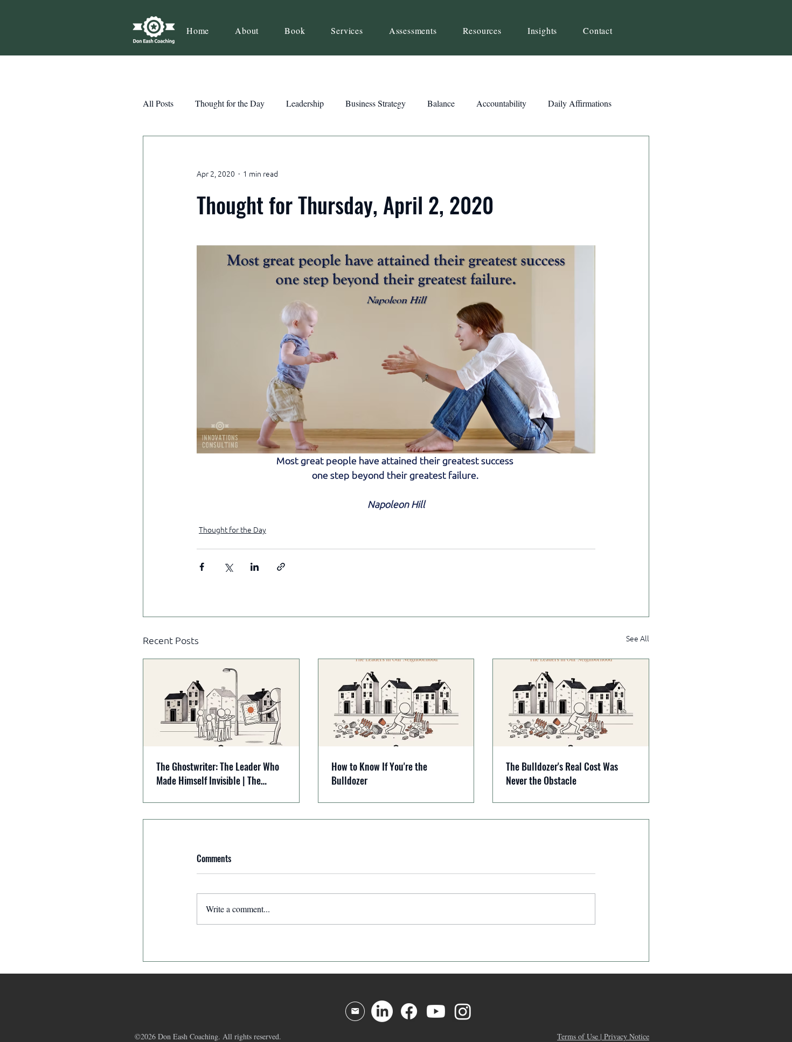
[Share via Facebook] (202, 567)
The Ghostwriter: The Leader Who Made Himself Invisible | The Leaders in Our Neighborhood (217, 773)
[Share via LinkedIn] (254, 567)
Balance (441, 103)
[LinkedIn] (382, 1011)
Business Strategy (375, 103)
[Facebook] (409, 1011)
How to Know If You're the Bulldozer (379, 773)
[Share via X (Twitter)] (228, 567)
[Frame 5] (355, 1011)
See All (637, 638)
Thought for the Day (230, 103)
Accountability (501, 103)
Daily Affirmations (580, 103)
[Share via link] (281, 567)
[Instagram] (463, 1011)
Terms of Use (577, 1036)
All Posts (158, 103)
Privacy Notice (626, 1036)
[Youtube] (436, 1011)
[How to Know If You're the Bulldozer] (396, 702)
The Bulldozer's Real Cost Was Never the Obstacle (562, 773)
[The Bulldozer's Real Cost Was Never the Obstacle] (571, 702)
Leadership (305, 103)
